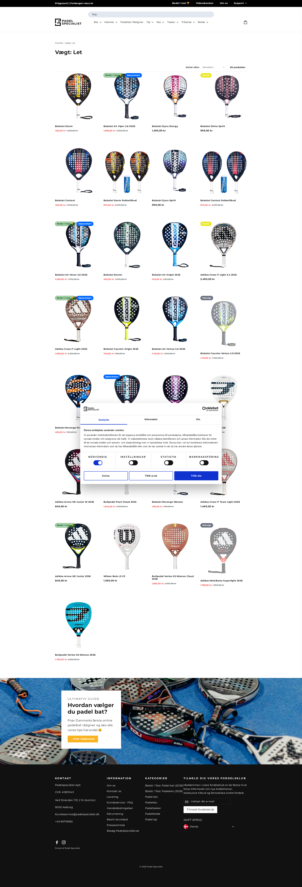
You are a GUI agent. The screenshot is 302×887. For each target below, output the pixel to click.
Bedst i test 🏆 (181, 3)
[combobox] (151, 14)
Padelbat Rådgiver (131, 22)
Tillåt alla (196, 475)
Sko (159, 22)
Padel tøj (151, 819)
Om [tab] (198, 419)
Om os (224, 3)
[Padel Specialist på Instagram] (64, 842)
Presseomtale (116, 825)
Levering (112, 796)
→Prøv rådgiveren (83, 738)
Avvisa (105, 475)
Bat (96, 22)
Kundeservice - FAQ (120, 802)
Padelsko (151, 802)
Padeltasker (153, 808)
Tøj (149, 22)
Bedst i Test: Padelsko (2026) (164, 791)
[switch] (133, 462)
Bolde (202, 22)
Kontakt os (114, 791)
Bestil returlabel (117, 819)
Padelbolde (152, 813)
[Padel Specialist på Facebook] (57, 842)
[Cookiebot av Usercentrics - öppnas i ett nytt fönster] (204, 409)
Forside (59, 43)
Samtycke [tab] (103, 419)
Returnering (115, 813)
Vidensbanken (205, 3)
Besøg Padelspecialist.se (123, 830)
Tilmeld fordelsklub (200, 809)
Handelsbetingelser (120, 808)
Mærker (109, 22)
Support (239, 3)
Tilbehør (187, 22)
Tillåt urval (151, 475)
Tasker (171, 22)
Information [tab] (151, 419)
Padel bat (151, 796)
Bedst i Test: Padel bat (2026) (164, 785)
